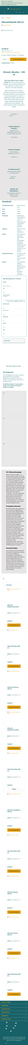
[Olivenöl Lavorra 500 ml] (14, 923)
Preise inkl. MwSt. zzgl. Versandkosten (10, 52)
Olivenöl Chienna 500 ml (12, 688)
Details (14, 789)
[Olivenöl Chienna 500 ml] (14, 677)
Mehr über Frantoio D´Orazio (13, 366)
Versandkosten (6, 1038)
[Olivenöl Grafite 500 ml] (14, 759)
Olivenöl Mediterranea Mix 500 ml (13, 606)
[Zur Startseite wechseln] (14, 9)
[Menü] (4, 12)
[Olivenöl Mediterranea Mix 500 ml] (14, 595)
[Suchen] (16, 12)
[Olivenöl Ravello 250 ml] (14, 964)
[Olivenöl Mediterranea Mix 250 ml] (14, 718)
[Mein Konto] (20, 12)
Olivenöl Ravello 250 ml (14, 975)
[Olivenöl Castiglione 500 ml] (14, 800)
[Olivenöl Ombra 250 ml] (14, 636)
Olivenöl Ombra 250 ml (13, 647)
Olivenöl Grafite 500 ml (13, 770)
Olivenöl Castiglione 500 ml (13, 810)
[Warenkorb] (23, 12)
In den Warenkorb (18, 59)
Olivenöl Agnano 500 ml (12, 893)
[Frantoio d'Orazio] (6, 25)
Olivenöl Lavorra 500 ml (12, 934)
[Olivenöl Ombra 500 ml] (14, 841)
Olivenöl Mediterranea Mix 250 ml (13, 729)
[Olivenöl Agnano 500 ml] (14, 882)
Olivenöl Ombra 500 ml (13, 851)
